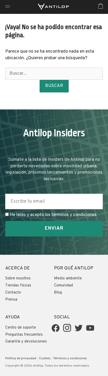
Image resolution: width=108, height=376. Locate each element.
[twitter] (78, 328)
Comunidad (63, 285)
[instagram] (67, 328)
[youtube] (90, 328)
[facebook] (55, 328)
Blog (58, 292)
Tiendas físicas (18, 285)
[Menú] (7, 7)
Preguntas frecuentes (24, 334)
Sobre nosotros (18, 278)
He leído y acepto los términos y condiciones (53, 215)
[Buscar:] (54, 73)
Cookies (44, 358)
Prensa (11, 299)
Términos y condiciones (70, 358)
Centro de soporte (20, 327)
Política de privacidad (20, 358)
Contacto (13, 292)
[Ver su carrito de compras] (100, 7)
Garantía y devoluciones (26, 341)
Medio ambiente (68, 278)
